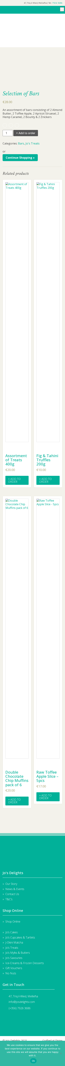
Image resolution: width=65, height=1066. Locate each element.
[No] (60, 1053)
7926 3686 (57, 3)
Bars (21, 143)
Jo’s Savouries (13, 958)
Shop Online (12, 921)
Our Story (11, 884)
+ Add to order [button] (14, 480)
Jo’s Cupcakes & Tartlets (20, 937)
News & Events (14, 889)
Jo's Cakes (32, 21)
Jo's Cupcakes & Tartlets (32, 28)
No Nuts (32, 40)
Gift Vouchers (32, 17)
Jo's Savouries (32, 36)
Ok (33, 1060)
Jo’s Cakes (11, 932)
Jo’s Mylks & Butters (17, 953)
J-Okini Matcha (14, 942)
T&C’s (8, 899)
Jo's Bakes (32, 25)
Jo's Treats (32, 32)
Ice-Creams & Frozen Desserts (32, 43)
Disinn (58, 1040)
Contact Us (12, 894)
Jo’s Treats (11, 948)
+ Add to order (25, 133)
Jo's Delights (11, 10)
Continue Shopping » (20, 158)
